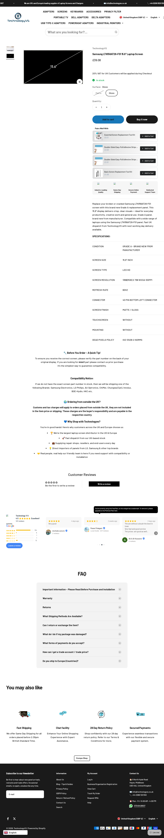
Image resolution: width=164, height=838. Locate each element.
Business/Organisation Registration (102, 784)
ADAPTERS (48, 11)
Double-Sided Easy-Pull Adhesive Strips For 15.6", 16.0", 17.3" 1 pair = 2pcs (121, 159)
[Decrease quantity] (96, 107)
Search (59, 807)
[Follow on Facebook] (8, 818)
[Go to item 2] (10, 56)
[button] (48, 533)
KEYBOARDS (76, 11)
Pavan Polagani (96, 528)
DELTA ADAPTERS (101, 17)
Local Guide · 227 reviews (99, 531)
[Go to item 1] (10, 49)
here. (116, 511)
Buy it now (142, 119)
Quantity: (97, 101)
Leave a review (14, 545)
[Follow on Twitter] (14, 818)
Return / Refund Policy (65, 798)
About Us (60, 779)
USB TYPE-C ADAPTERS (53, 23)
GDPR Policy (61, 793)
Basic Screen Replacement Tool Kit (118, 172)
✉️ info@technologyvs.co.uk (104, 3)
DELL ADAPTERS (80, 17)
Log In (90, 779)
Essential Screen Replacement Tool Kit (119, 135)
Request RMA (92, 798)
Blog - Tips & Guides (64, 784)
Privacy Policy (62, 789)
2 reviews (55, 533)
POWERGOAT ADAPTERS (81, 23)
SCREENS (62, 11)
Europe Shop (82, 758)
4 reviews (132, 541)
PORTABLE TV (61, 17)
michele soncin (58, 531)
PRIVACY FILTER (112, 11)
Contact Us (61, 802)
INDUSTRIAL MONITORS (109, 23)
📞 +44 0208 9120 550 (145, 3)
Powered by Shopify (36, 828)
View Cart (91, 789)
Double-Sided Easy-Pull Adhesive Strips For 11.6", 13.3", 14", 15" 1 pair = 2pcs (121, 147)
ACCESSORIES (93, 11)
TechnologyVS (99, 48)
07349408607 (139, 806)
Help (89, 802)
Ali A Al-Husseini (135, 539)
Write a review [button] (104, 484)
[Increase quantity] (106, 107)
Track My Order (93, 793)
